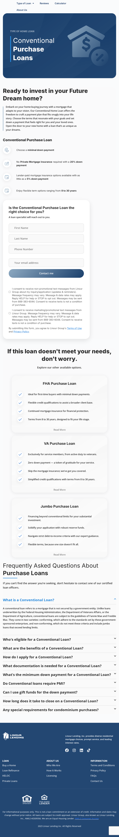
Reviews (44, 3)
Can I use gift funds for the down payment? (40, 692)
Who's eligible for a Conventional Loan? (37, 639)
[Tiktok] (88, 750)
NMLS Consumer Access (87, 818)
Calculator (60, 3)
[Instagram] (74, 750)
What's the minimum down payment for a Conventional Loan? (57, 674)
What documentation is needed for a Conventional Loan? (52, 665)
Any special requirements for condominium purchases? (51, 709)
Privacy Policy (21, 331)
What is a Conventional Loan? (28, 599)
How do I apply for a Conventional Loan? (38, 657)
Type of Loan (24, 3)
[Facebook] (67, 750)
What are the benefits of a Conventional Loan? (43, 648)
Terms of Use (74, 328)
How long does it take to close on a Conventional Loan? (50, 701)
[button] (59, 600)
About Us (22, 10)
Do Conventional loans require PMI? (34, 683)
